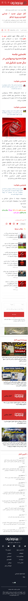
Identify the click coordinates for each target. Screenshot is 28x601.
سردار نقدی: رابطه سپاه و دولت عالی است (16, 517)
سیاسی (9, 553)
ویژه (24, 577)
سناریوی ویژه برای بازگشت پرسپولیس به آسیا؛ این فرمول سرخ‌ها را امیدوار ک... (10, 254)
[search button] (5, 2)
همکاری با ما (20, 556)
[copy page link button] (5, 30)
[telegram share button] (10, 224)
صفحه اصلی (24, 30)
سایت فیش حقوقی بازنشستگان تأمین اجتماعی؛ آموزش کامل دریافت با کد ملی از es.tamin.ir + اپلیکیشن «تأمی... (13, 470)
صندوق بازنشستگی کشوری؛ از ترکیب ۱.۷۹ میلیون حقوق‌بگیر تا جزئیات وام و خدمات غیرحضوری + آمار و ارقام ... (14, 509)
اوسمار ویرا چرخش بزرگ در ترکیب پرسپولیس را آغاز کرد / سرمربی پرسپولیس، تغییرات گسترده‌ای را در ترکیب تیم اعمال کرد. (12, 86)
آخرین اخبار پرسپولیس (20, 220)
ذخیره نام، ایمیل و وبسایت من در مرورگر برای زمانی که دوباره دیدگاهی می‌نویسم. (14, 320)
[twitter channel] (25, 546)
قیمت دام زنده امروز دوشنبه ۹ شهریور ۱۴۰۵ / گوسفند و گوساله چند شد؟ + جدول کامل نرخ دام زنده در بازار (13, 523)
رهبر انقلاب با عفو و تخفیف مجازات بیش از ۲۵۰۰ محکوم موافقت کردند (15, 403)
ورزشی (9, 563)
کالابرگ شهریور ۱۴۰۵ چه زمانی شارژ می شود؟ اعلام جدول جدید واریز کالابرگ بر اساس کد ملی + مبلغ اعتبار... (14, 461)
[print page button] (2, 30)
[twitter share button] (17, 224)
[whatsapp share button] (6, 224)
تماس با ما (20, 563)
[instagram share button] (14, 224)
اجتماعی (9, 556)
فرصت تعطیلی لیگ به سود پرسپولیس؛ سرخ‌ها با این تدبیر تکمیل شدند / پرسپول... (10, 245)
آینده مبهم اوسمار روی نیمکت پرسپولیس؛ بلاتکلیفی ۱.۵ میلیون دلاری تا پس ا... (10, 273)
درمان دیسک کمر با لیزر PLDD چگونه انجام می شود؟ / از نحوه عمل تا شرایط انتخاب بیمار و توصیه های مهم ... (13, 530)
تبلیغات (21, 553)
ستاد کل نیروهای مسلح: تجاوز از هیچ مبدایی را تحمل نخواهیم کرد (15, 422)
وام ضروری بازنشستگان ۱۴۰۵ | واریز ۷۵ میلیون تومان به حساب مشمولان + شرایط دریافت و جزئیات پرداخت (13, 501)
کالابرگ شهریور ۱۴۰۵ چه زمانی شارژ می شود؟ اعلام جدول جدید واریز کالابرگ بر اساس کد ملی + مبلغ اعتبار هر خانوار (14, 359)
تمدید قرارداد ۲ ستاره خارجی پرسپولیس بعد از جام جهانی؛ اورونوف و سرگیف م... (10, 263)
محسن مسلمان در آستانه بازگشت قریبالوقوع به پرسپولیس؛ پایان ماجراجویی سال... (11, 284)
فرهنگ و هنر (8, 566)
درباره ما (21, 560)
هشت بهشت (10, 589)
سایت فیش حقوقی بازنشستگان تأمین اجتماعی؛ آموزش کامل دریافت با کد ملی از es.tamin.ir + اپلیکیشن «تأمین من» (14, 384)
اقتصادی (9, 560)
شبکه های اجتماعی (20, 574)
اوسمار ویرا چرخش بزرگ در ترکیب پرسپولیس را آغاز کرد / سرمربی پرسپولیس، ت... (10, 235)
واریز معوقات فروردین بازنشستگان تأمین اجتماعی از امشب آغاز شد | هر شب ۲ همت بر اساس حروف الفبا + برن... (13, 493)
